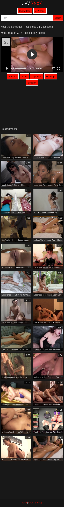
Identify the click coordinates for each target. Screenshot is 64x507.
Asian (24, 76)
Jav (32, 3)
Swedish (32, 82)
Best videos (24, 10)
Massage (50, 76)
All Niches (40, 10)
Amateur (13, 76)
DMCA (30, 502)
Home (24, 502)
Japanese (36, 76)
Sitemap (38, 502)
